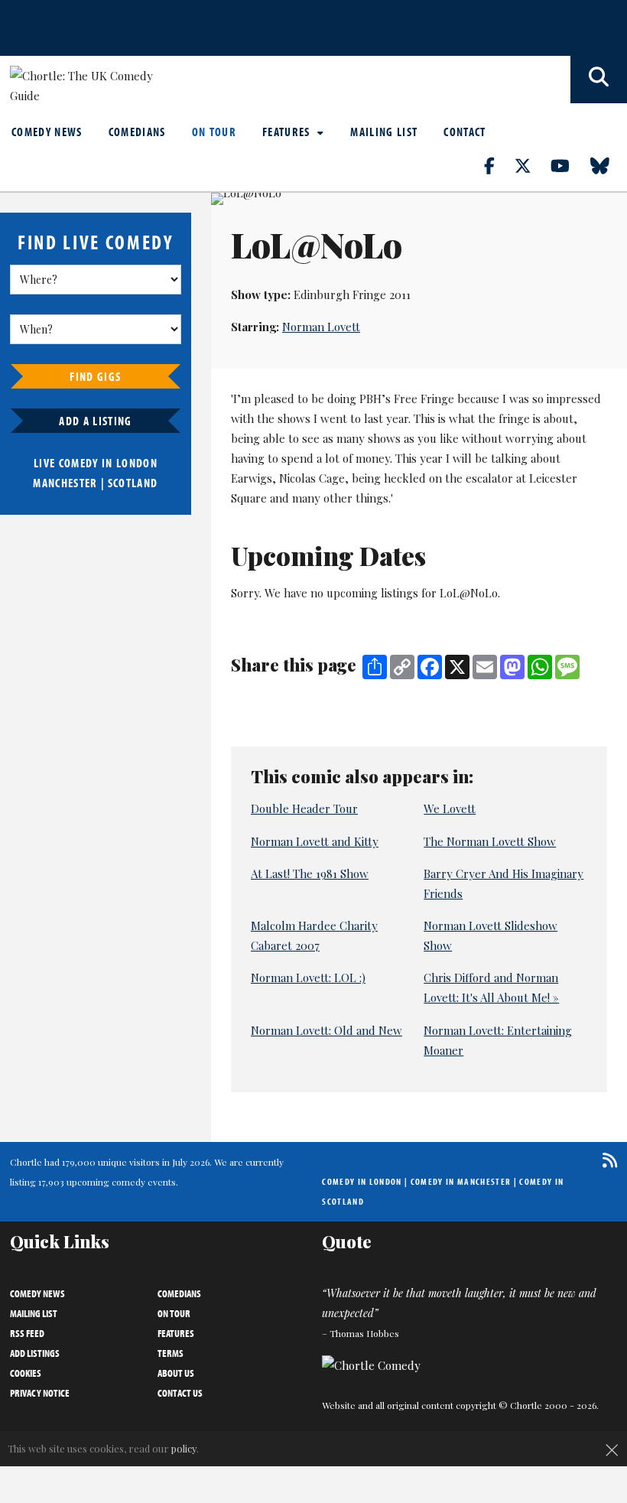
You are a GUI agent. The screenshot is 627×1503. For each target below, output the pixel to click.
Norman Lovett (321, 326)
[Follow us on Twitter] (531, 165)
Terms (171, 1353)
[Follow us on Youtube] (569, 165)
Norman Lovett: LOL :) (308, 977)
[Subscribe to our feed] (606, 1160)
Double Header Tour (304, 808)
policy (184, 1448)
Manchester (65, 482)
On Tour (214, 131)
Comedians (137, 131)
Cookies (25, 1373)
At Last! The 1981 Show (310, 873)
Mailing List (383, 131)
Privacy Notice (40, 1393)
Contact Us (180, 1393)
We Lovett (450, 808)
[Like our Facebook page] (498, 165)
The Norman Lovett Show (490, 841)
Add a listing (95, 420)
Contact (464, 131)
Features (288, 131)
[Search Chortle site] (598, 79)
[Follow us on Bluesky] (608, 165)
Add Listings (35, 1353)
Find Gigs (95, 376)
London (137, 462)
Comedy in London (361, 1181)
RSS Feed (27, 1333)
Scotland (133, 482)
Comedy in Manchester (461, 1181)
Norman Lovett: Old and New (326, 1030)
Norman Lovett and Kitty (314, 841)
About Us (176, 1373)
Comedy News (47, 131)
